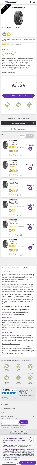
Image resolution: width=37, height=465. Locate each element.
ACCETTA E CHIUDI (27, 462)
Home (3, 360)
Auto (6, 360)
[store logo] (11, 2)
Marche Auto (12, 360)
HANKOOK (20, 360)
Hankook (26, 313)
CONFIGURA (9, 462)
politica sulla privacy (14, 457)
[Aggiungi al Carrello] (30, 149)
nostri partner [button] (30, 451)
